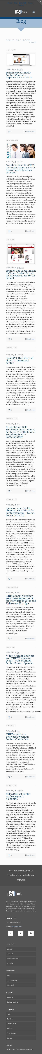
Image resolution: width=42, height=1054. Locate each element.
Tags (17, 40)
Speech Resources (12, 959)
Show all (33, 42)
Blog (15, 3)
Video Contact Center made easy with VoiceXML (18, 796)
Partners (9, 1029)
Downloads (22, 3)
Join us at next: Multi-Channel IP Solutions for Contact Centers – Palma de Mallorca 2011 (20, 512)
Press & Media (11, 1033)
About (30, 3)
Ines (18, 424)
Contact (21, 5)
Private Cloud (11, 1024)
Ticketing (10, 997)
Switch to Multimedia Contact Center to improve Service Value (19, 75)
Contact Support (12, 1002)
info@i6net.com (16, 926)
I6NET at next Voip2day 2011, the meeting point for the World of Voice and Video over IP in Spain (21, 599)
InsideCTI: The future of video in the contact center (19, 361)
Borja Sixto (20, 267)
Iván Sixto (20, 69)
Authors (27, 40)
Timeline (9, 1019)
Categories (9, 40)
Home (10, 3)
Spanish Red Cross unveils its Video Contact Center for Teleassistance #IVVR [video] (21, 274)
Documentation (12, 980)
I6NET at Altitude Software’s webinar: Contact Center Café (17, 737)
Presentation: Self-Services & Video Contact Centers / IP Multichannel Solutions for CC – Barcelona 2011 (21, 432)
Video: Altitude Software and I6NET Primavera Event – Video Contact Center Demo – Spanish (20, 659)
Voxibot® (10, 954)
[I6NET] (21, 11)
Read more (30, 132)
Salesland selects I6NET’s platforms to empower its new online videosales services (20, 169)
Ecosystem (10, 963)
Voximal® (10, 949)
